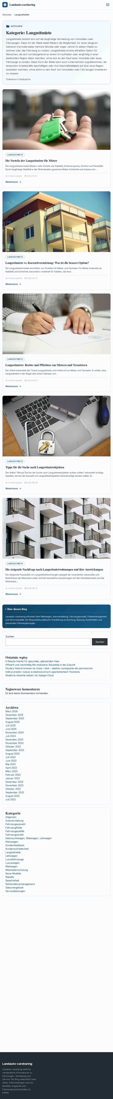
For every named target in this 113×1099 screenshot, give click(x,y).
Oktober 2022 (13, 788)
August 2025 (12, 721)
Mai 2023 (10, 764)
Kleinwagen (11, 841)
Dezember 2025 (14, 714)
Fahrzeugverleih (14, 834)
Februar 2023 (13, 774)
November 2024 (14, 732)
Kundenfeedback (14, 845)
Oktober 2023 (13, 746)
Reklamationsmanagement (20, 884)
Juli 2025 (10, 725)
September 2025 (14, 718)
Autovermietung (14, 820)
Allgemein (10, 817)
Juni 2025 (10, 728)
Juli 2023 (10, 757)
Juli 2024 (10, 736)
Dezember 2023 (14, 739)
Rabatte (9, 876)
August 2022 (12, 795)
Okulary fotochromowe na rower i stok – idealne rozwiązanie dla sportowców (49, 668)
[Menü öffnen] (108, 5)
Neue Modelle (13, 873)
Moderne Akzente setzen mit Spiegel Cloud (29, 675)
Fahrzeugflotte (13, 827)
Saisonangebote (14, 887)
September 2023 (14, 750)
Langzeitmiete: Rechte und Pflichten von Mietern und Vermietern (46, 365)
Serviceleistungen (15, 891)
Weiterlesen (11, 182)
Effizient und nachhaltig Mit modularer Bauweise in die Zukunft (40, 664)
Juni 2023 (10, 760)
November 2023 (14, 743)
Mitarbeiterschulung (16, 869)
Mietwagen (11, 866)
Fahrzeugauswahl (15, 824)
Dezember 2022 (14, 781)
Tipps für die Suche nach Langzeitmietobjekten (34, 467)
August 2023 (12, 753)
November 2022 (14, 785)
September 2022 (14, 792)
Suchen (9, 636)
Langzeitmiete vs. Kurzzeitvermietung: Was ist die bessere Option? (47, 263)
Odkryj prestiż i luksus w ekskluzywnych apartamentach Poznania (42, 671)
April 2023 (11, 767)
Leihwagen (11, 855)
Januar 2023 (12, 778)
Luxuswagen (12, 862)
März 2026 (11, 711)
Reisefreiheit (12, 880)
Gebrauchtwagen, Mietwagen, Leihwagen (28, 838)
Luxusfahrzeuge (14, 859)
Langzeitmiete (15, 155)
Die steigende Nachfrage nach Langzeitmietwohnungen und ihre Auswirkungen (54, 569)
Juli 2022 (10, 799)
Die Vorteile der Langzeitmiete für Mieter (31, 160)
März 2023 (11, 771)
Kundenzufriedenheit (17, 848)
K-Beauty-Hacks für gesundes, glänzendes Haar (32, 661)
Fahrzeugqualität (14, 831)
